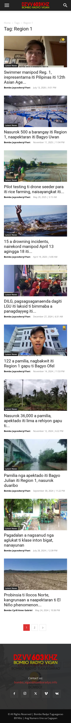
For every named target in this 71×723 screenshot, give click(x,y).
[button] (65, 5)
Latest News (11, 65)
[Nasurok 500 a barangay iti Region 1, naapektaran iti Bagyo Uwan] (35, 111)
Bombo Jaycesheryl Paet (17, 87)
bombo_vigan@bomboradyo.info (35, 682)
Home (7, 22)
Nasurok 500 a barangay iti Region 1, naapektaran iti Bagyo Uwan (35, 134)
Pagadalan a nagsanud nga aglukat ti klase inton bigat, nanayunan (29, 540)
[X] (35, 694)
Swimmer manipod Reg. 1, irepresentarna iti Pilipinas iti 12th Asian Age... (34, 77)
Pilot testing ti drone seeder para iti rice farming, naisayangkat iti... (34, 189)
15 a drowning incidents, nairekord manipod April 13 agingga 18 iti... (29, 246)
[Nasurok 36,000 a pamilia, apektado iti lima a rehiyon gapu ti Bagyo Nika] (35, 395)
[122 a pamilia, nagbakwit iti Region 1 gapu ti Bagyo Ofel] (35, 340)
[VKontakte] (57, 694)
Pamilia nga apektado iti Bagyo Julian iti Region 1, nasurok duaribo (32, 480)
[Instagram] (25, 694)
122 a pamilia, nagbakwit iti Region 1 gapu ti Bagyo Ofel (29, 363)
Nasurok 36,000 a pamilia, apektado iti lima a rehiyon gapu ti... (33, 420)
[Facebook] (14, 694)
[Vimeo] (46, 694)
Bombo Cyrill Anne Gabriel (18, 610)
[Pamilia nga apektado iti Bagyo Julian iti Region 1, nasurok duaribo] (35, 455)
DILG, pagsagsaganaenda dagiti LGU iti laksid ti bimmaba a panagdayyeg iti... (33, 306)
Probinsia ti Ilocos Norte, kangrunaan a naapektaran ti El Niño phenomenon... (32, 600)
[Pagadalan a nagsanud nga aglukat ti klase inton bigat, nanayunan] (35, 514)
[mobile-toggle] (6, 5)
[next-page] (42, 627)
